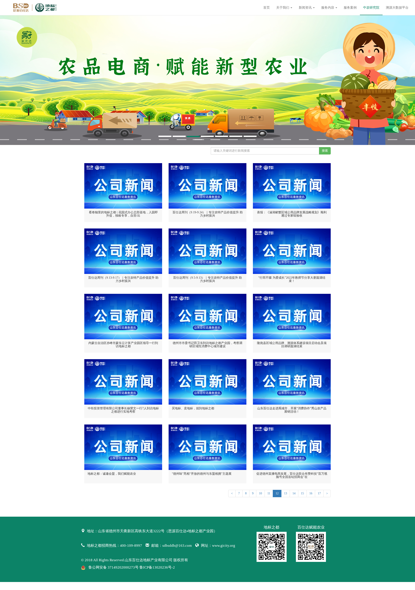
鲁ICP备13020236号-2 (157, 567)
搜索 (325, 150)
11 (268, 493)
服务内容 (328, 7)
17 (319, 493)
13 (285, 493)
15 (302, 493)
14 (293, 493)
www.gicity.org (223, 545)
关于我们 (283, 7)
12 (277, 493)
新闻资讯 (306, 7)
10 (260, 493)
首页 (266, 7)
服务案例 (350, 7)
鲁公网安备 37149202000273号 (113, 567)
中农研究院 (371, 7)
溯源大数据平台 (397, 7)
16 (310, 493)
